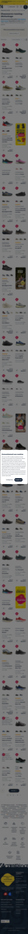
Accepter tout (18, 479)
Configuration (9, 479)
